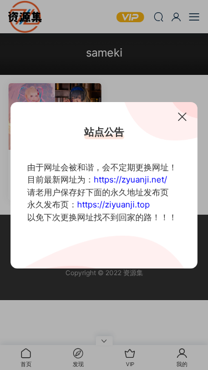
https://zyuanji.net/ (130, 179)
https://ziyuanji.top (113, 204)
